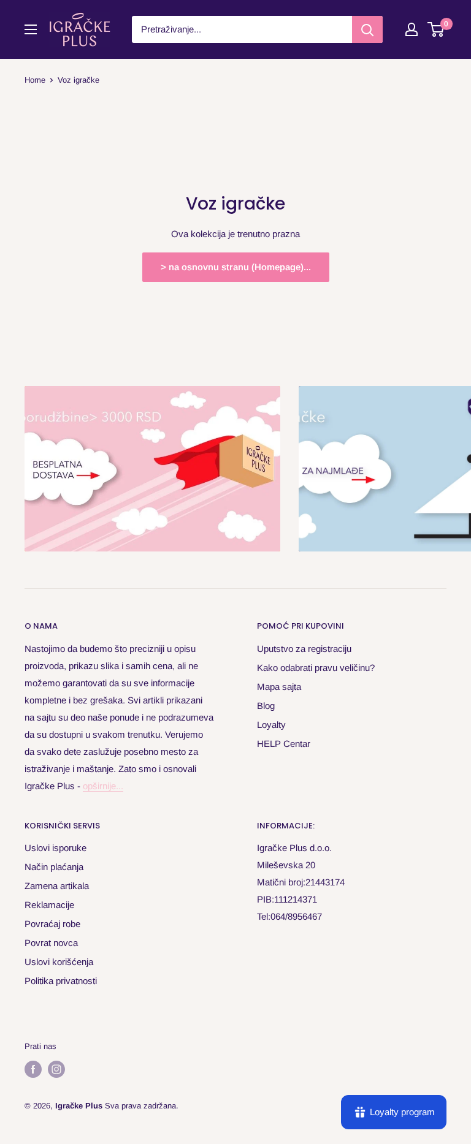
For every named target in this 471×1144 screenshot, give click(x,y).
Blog (266, 705)
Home (35, 80)
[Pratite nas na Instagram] (56, 1069)
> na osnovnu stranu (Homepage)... (236, 267)
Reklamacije (49, 905)
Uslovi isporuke (55, 848)
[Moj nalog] (411, 29)
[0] (436, 29)
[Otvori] (31, 29)
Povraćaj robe (52, 924)
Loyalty (271, 724)
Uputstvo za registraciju (304, 648)
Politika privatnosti (61, 980)
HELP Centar (283, 743)
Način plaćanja (54, 867)
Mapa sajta (279, 686)
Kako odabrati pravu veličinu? (316, 667)
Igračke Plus (78, 1105)
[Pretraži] (367, 29)
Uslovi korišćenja (59, 961)
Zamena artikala (57, 886)
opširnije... (103, 786)
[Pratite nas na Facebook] (33, 1069)
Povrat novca (51, 943)
